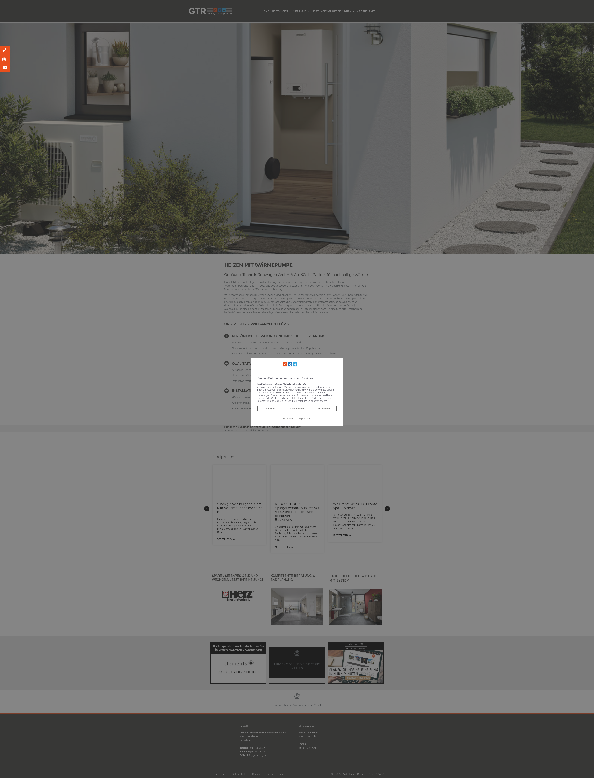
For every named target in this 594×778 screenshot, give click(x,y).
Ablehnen (270, 408)
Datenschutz (288, 418)
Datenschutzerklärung (268, 401)
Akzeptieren (324, 408)
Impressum (305, 418)
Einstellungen (297, 408)
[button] (5, 50)
